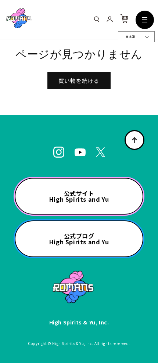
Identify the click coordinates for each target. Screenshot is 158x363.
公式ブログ (79, 238)
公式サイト (79, 196)
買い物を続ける (79, 81)
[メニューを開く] (145, 20)
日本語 (130, 37)
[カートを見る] (124, 20)
